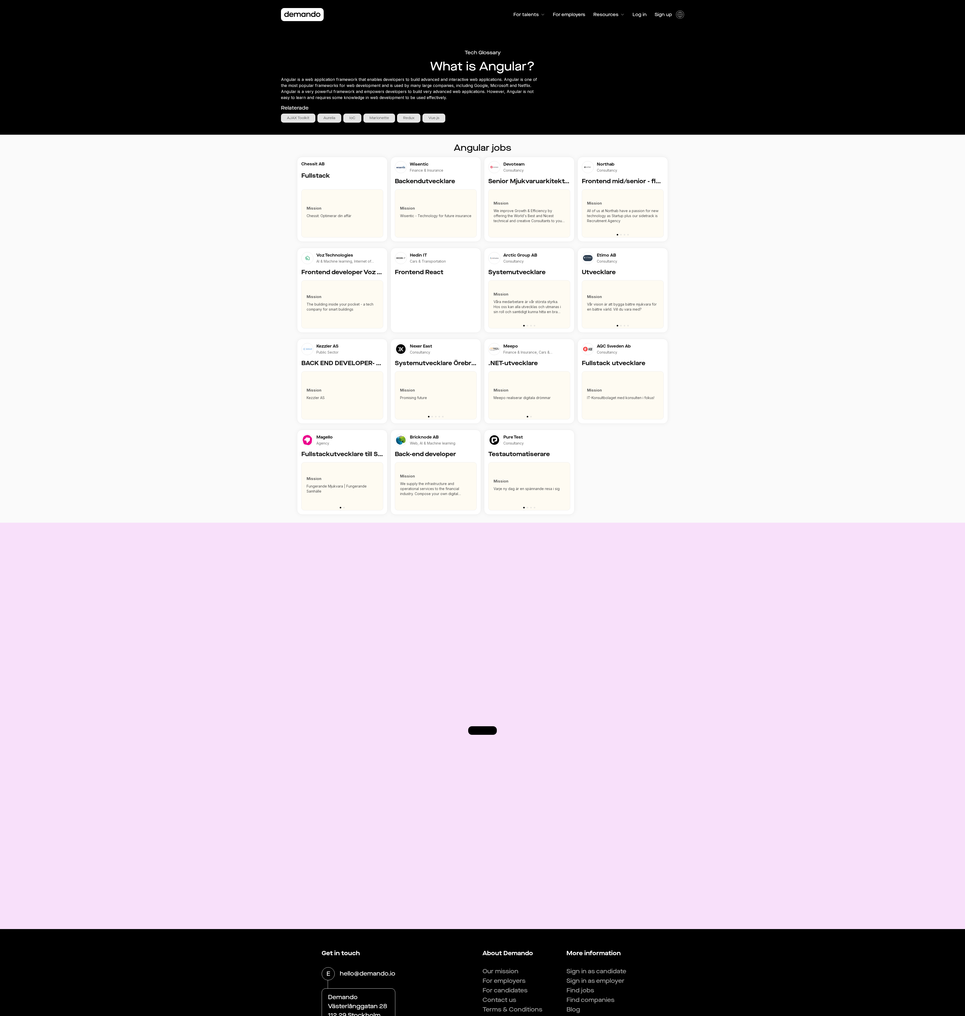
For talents (526, 15)
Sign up (663, 15)
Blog (573, 1009)
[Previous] (583, 211)
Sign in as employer (595, 981)
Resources (605, 15)
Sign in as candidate (596, 971)
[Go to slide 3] (624, 234)
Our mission (500, 971)
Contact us (499, 1000)
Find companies (590, 1000)
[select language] (680, 15)
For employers (569, 15)
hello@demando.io (367, 974)
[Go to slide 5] (443, 416)
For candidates (504, 990)
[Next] (662, 211)
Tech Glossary (483, 52)
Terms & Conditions (512, 1009)
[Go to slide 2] (621, 234)
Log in (640, 15)
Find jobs (580, 990)
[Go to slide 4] (628, 234)
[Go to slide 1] (617, 234)
